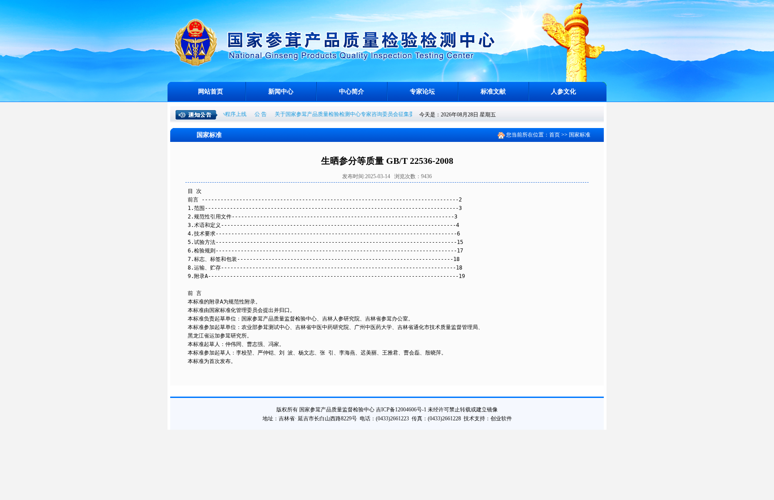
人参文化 (563, 91)
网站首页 (210, 91)
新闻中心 (280, 91)
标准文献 (493, 91)
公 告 (251, 114)
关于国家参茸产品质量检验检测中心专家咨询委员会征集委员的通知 (346, 114)
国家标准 (579, 135)
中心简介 (351, 91)
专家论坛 (422, 91)
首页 (554, 135)
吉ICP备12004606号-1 (401, 409)
